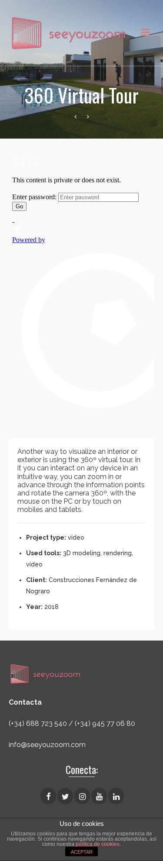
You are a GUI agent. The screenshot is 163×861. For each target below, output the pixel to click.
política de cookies (98, 844)
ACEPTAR (82, 852)
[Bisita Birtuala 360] (75, 117)
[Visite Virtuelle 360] (88, 117)
